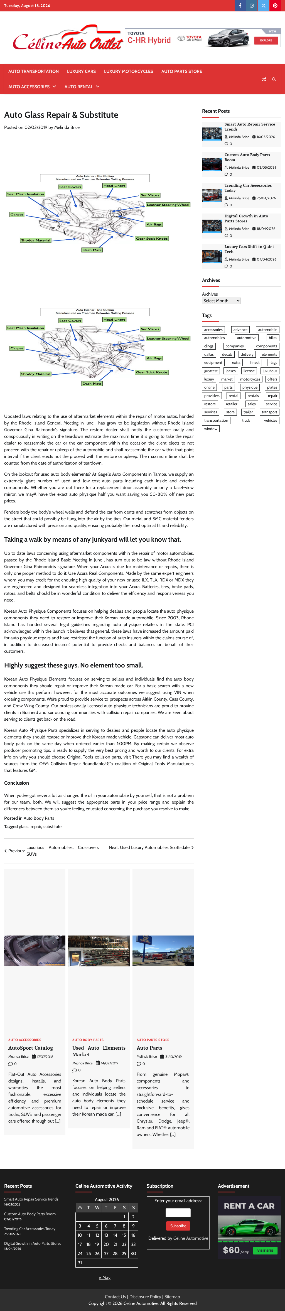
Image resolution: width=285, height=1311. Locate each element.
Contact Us (115, 1296)
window (210, 428)
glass (23, 826)
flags (273, 362)
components (266, 346)
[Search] (274, 79)
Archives (210, 294)
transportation (216, 420)
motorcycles (250, 379)
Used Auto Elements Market (98, 1050)
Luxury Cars (81, 71)
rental (233, 395)
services (210, 412)
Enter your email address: (178, 1219)
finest (255, 362)
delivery (247, 354)
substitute (52, 826)
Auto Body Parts (39, 818)
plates (272, 387)
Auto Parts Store (181, 71)
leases (231, 371)
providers (212, 395)
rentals (253, 395)
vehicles (270, 420)
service (271, 404)
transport (269, 412)
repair (36, 826)
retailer (231, 404)
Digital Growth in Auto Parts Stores (246, 218)
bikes (273, 337)
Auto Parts (149, 1047)
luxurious (270, 371)
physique (249, 387)
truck (246, 420)
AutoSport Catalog (30, 1047)
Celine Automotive (190, 1238)
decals (227, 354)
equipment (213, 362)
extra (236, 362)
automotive (246, 337)
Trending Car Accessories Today (29, 1228)
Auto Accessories (29, 86)
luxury (209, 379)
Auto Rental (79, 86)
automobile (267, 329)
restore (210, 404)
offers (272, 379)
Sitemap (172, 1296)
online (209, 387)
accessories (213, 329)
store (230, 412)
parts (228, 387)
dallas (209, 354)
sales (252, 404)
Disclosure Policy (145, 1296)
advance (240, 329)
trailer (248, 412)
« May (104, 1277)
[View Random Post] (264, 79)
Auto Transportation (33, 71)
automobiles (214, 337)
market (227, 379)
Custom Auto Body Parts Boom (30, 1214)
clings (208, 346)
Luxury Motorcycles (128, 71)
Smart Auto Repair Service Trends (31, 1199)
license (249, 371)
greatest (211, 371)
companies (235, 346)
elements (269, 354)
